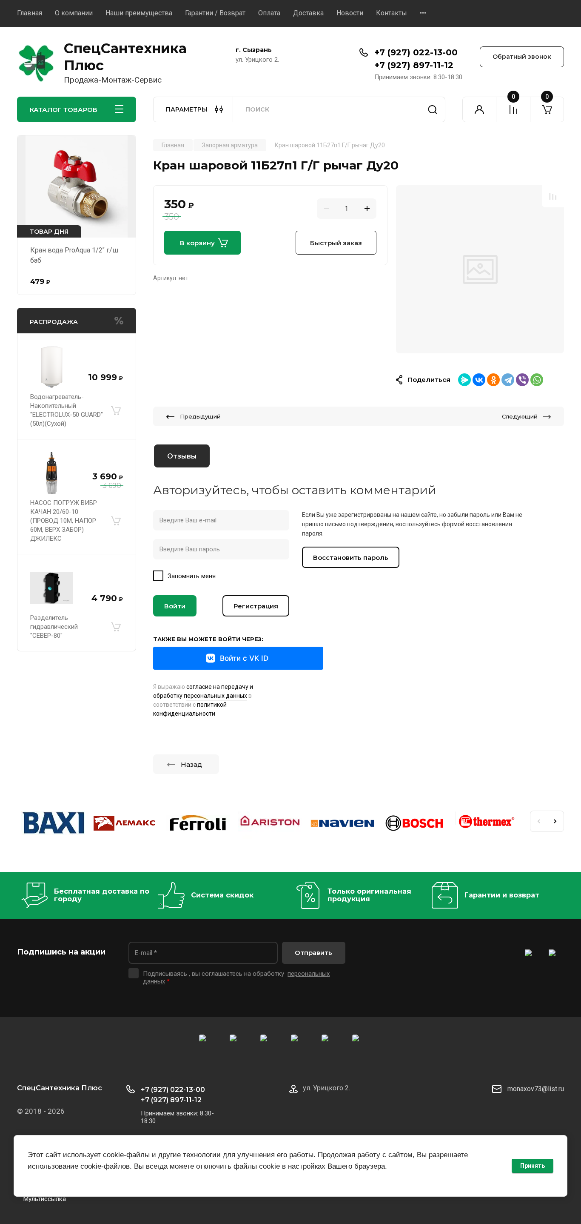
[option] (480, 269)
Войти (174, 606)
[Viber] (522, 379)
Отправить (313, 953)
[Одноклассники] (493, 379)
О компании (74, 13)
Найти (432, 109)
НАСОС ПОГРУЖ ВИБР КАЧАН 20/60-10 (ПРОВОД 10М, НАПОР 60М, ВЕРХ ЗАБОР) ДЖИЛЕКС (63, 520)
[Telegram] (507, 379)
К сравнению (553, 196)
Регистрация (256, 606)
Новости (349, 13)
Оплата (269, 13)
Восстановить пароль (350, 557)
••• (423, 13)
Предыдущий (200, 416)
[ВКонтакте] (479, 379)
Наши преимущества (138, 13)
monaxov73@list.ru (535, 1089)
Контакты (391, 13)
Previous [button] (538, 821)
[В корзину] (115, 410)
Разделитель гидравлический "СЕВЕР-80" (54, 626)
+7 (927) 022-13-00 (416, 52)
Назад (191, 764)
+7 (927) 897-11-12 (413, 65)
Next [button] (555, 821)
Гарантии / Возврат (215, 13)
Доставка (308, 13)
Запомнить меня (192, 576)
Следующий (519, 416)
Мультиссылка (44, 1199)
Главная (29, 13)
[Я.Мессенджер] (464, 379)
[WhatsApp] (536, 379)
